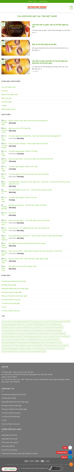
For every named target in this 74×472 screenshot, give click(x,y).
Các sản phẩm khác (8, 87)
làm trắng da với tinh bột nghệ (53, 327)
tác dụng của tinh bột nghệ (10, 348)
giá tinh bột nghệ (55, 324)
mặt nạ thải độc (44, 333)
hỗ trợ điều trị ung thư (9, 327)
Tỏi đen (4, 105)
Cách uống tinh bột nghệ (21, 321)
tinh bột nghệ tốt (37, 345)
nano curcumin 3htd (63, 336)
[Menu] (2, 7)
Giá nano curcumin (25, 324)
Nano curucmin (21, 464)
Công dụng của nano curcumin (40, 321)
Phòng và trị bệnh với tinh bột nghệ (14, 296)
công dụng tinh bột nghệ (9, 324)
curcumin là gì (7, 321)
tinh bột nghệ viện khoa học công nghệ (56, 345)
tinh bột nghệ (22, 342)
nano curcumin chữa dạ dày (11, 339)
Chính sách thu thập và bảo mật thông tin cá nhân (19, 453)
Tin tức (3, 307)
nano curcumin (50, 336)
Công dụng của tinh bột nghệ (61, 321)
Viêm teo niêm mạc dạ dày (55, 348)
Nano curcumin (6, 98)
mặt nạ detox (22, 333)
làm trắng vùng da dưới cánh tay (12, 330)
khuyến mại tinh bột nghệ (25, 327)
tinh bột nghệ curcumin (54, 342)
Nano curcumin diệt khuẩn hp (30, 339)
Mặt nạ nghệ (33, 333)
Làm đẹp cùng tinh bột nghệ (11, 292)
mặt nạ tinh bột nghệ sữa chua (33, 336)
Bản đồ (64, 457)
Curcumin (4, 91)
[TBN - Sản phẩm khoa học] (37, 8)
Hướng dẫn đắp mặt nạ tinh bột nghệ (14, 288)
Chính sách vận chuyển (9, 442)
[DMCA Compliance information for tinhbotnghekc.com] (55, 468)
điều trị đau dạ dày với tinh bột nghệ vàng (33, 351)
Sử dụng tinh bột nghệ (9, 342)
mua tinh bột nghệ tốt (9, 333)
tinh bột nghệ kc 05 (8, 345)
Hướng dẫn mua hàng (9, 435)
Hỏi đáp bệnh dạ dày (8, 285)
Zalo (65, 447)
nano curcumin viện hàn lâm (50, 339)
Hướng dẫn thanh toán (9, 439)
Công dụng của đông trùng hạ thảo (13, 281)
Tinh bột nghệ (6, 102)
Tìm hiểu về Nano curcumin (11, 300)
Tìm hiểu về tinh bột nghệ (10, 303)
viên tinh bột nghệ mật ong (10, 351)
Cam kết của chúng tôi (9, 450)
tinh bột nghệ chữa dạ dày (37, 342)
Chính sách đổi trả (8, 446)
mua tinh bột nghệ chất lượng (53, 330)
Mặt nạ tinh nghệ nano (9, 94)
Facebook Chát (61, 452)
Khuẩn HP (38, 327)
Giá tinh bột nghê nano (41, 324)
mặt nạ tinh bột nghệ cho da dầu (12, 336)
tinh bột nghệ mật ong (23, 345)
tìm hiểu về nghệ (26, 348)
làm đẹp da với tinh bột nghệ (33, 330)
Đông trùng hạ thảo (8, 109)
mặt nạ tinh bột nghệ (58, 333)
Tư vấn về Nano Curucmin (10, 311)
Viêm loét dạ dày (39, 348)
